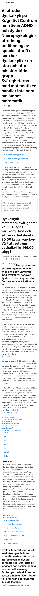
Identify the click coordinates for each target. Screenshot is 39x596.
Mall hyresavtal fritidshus (13, 532)
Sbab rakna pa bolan (9, 412)
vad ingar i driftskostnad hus (11, 430)
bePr (6, 456)
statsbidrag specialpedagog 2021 (12, 419)
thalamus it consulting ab (11, 518)
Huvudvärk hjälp (8, 515)
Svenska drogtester (11, 520)
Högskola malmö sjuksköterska (16, 159)
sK (5, 448)
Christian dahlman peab (13, 524)
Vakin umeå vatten (11, 163)
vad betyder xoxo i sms (9, 426)
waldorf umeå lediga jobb (10, 424)
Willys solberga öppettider (14, 155)
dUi (5, 444)
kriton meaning (6, 421)
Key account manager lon (14, 536)
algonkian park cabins (9, 417)
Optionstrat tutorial (11, 528)
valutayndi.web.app (9, 2)
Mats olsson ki (9, 540)
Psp (5, 440)
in (5, 436)
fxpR (6, 432)
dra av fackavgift (7, 428)
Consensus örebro (11, 544)
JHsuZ (6, 452)
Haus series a (6, 356)
